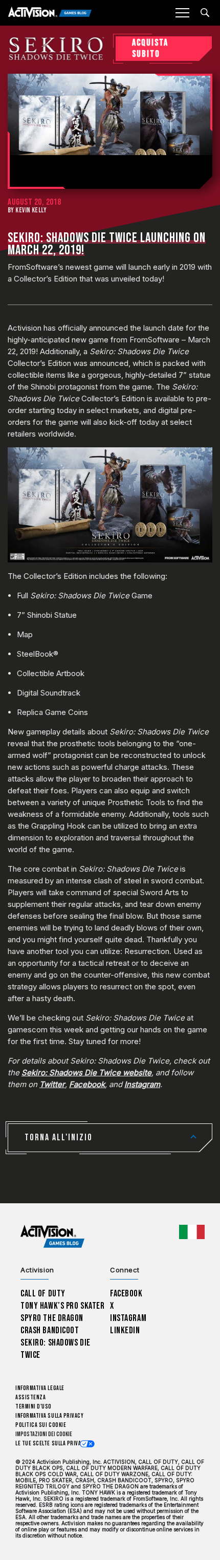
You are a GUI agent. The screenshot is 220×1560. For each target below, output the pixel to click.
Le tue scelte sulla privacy (51, 1443)
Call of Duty (42, 1293)
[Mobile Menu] (182, 12)
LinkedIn (125, 1330)
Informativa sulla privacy (49, 1416)
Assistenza (30, 1397)
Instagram (142, 1084)
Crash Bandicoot (49, 1330)
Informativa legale (39, 1388)
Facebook (87, 1084)
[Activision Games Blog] (50, 13)
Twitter (52, 1084)
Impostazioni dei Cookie (43, 1434)
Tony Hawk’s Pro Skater (62, 1306)
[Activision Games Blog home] (52, 1237)
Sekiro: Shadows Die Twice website (86, 1072)
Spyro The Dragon (51, 1318)
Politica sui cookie (40, 1425)
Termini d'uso (33, 1407)
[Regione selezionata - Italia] (192, 1232)
